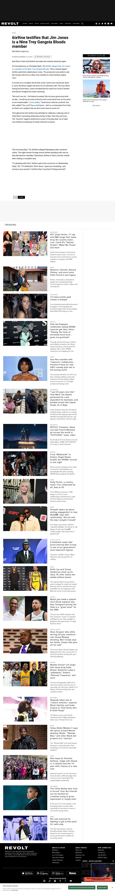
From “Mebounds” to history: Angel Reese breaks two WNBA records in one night (63, 458)
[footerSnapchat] (55, 882)
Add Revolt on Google (43, 56)
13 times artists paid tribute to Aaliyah (60, 298)
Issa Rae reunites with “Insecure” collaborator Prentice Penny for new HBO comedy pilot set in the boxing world (62, 364)
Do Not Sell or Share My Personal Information (81, 887)
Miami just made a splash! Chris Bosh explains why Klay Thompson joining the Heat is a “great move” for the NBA (63, 604)
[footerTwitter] (65, 882)
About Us (78, 850)
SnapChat (102, 23)
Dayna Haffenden (20, 56)
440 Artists (55, 863)
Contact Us (101, 852)
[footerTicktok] (50, 882)
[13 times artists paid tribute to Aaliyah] (25, 306)
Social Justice (44, 23)
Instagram (96, 23)
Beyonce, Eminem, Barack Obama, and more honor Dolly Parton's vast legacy (63, 272)
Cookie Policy (14, 890)
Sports (52, 322)
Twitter (108, 23)
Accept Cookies (102, 887)
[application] (98, 872)
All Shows (55, 850)
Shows (25, 23)
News (61, 23)
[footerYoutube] (71, 882)
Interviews (54, 389)
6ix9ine (21, 197)
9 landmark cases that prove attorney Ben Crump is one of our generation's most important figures (63, 546)
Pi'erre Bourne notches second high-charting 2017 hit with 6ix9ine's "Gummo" (96, 76)
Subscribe (76, 23)
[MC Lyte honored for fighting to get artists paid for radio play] (25, 828)
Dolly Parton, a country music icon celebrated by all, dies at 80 (62, 485)
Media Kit (78, 857)
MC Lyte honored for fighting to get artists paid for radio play (63, 821)
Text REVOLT (102, 855)
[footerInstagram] (44, 882)
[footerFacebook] (60, 882)
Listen (37, 23)
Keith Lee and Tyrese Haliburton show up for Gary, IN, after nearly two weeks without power (62, 573)
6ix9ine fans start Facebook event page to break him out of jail (95, 100)
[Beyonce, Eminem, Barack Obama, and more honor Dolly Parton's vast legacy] (25, 278)
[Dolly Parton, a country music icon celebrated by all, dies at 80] (25, 491)
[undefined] (96, 66)
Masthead (79, 852)
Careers (78, 860)
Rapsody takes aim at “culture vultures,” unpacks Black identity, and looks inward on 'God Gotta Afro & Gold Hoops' (63, 705)
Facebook (105, 23)
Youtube (111, 23)
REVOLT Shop (102, 857)
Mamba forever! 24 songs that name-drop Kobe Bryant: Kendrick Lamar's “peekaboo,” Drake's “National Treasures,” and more (63, 671)
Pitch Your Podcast (58, 857)
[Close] (112, 887)
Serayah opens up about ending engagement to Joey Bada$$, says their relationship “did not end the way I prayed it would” (63, 514)
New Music (54, 425)
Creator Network (57, 860)
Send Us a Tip (80, 855)
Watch (31, 23)
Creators (68, 23)
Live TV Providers (57, 855)
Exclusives (54, 23)
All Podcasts (56, 852)
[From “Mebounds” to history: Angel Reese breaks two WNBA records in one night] (25, 463)
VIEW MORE (95, 105)
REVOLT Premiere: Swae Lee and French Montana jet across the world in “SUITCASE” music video (62, 431)
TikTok (99, 23)
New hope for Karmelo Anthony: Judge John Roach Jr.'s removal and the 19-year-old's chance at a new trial (63, 763)
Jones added (34, 102)
